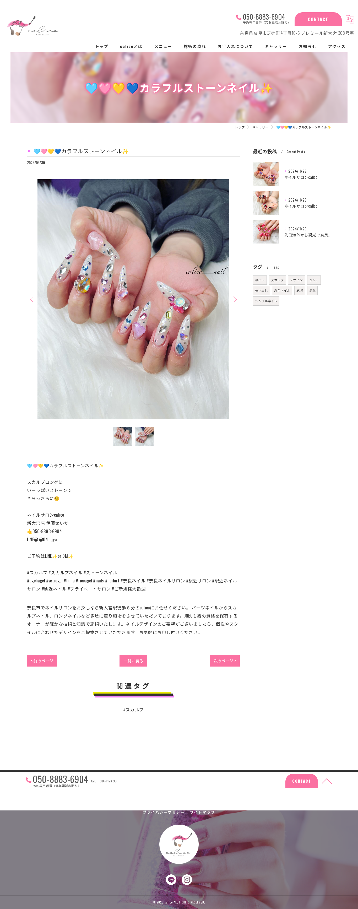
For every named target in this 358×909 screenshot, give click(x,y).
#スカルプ (133, 709)
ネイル (260, 280)
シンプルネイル (266, 301)
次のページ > (225, 660)
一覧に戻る (133, 660)
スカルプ (277, 280)
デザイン (296, 280)
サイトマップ (202, 812)
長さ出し (261, 290)
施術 (299, 290)
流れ (312, 290)
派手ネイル (282, 290)
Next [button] (234, 299)
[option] (133, 299)
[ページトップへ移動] (327, 781)
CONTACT (318, 19)
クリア (314, 280)
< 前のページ (42, 660)
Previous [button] (32, 299)
